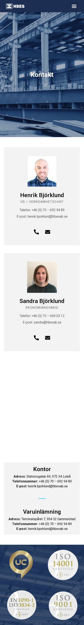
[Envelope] (48, 232)
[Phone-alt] (36, 232)
